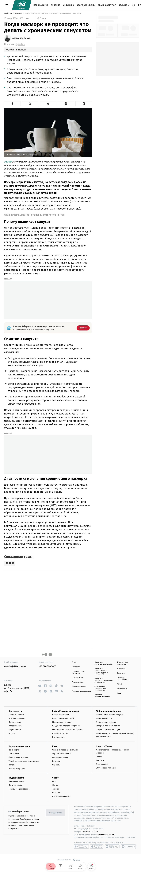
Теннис (55, 789)
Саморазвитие (102, 764)
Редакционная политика (78, 672)
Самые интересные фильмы (65, 750)
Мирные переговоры (61, 722)
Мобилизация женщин (106, 722)
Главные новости (16, 714)
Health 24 (8, 13)
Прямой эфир (15, 722)
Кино (55, 746)
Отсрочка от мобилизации (108, 729)
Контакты (121, 669)
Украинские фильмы (61, 753)
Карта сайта (122, 688)
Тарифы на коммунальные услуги (24, 761)
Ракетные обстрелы (61, 714)
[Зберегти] (84, 103)
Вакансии (121, 673)
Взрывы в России (60, 733)
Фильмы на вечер (60, 757)
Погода (12, 733)
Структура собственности (123, 678)
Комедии (56, 761)
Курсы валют (14, 753)
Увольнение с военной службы (110, 714)
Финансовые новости (18, 757)
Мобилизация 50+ (104, 718)
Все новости (15, 711)
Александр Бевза (21, 38)
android (81, 846)
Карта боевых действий (63, 718)
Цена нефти (14, 750)
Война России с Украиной (65, 711)
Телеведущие (77, 682)
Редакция (76, 667)
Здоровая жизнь (86, 5)
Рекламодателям (79, 687)
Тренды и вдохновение (19, 789)
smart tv (112, 846)
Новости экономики (19, 746)
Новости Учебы (104, 746)
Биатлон (56, 792)
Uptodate (20, 44)
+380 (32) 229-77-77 (90, 832)
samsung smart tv (128, 846)
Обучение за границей (106, 768)
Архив (119, 684)
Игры (119, 693)
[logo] (21, 5)
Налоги (12, 765)
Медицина (68, 5)
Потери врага (58, 737)
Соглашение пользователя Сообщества (100, 688)
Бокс (54, 781)
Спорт (55, 777)
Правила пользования (81, 691)
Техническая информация (122, 663)
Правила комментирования (102, 695)
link (39, 685)
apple (96, 846)
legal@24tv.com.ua (106, 834)
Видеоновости (15, 726)
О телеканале (77, 678)
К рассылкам (55, 813)
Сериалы (56, 765)
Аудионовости (15, 729)
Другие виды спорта (61, 796)
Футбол (55, 785)
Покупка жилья (15, 785)
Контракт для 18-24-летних (108, 726)
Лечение (55, 5)
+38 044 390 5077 (47, 666)
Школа (99, 757)
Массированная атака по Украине (67, 729)
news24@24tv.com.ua (15, 666)
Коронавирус (40, 5)
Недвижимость (17, 777)
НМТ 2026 (100, 760)
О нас (74, 662)
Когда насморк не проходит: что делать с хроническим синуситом (53, 13)
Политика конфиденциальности (103, 663)
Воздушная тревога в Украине (66, 726)
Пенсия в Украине (17, 768)
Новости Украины (17, 718)
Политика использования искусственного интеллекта (101, 671)
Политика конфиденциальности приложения (103, 680)
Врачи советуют (107, 5)
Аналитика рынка (17, 781)
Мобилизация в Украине (109, 711)
